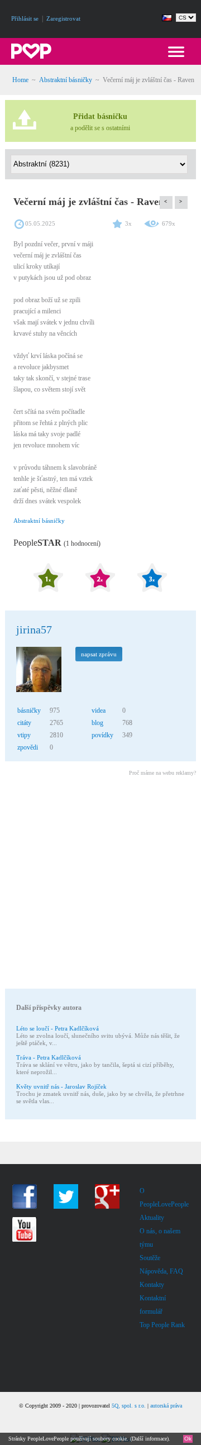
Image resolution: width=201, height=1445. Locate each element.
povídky (102, 735)
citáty (24, 723)
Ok (188, 1439)
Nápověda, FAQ (161, 1271)
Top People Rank (162, 1325)
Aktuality (152, 1218)
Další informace (149, 1439)
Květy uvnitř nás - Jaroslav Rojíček (61, 1086)
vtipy (24, 735)
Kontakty (152, 1285)
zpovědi (27, 747)
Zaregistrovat (63, 18)
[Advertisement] (100, 884)
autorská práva (166, 1406)
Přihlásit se (25, 18)
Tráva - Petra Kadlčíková (48, 1057)
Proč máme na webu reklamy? (162, 773)
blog (97, 723)
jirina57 (34, 629)
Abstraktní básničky (65, 80)
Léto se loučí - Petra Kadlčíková (57, 1028)
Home (20, 80)
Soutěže (150, 1258)
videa (99, 710)
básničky (29, 710)
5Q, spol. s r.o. (129, 1406)
